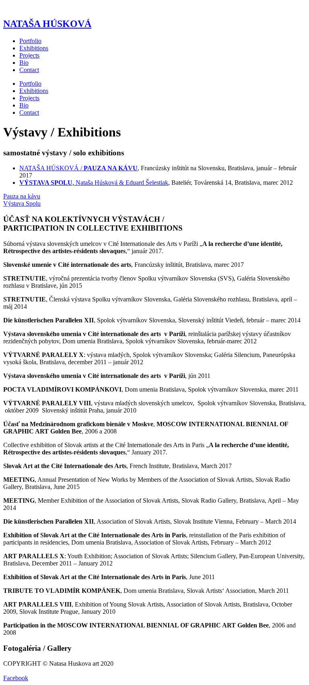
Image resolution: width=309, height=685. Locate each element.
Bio (24, 62)
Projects (29, 55)
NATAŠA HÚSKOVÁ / (78, 168)
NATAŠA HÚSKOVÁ (47, 24)
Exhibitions (33, 48)
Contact (29, 69)
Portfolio (30, 40)
